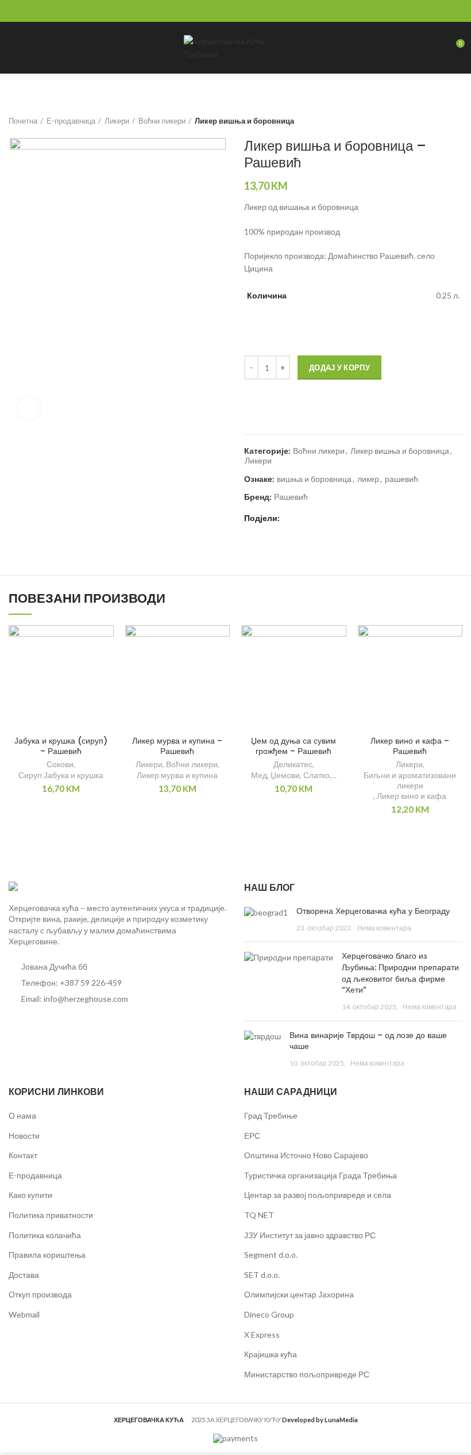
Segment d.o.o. (271, 1254)
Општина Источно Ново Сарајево (306, 1155)
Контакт (23, 1155)
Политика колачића (45, 1235)
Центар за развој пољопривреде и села (317, 1195)
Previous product (433, 121)
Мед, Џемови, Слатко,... (294, 775)
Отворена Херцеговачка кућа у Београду (373, 911)
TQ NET (259, 1215)
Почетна (23, 120)
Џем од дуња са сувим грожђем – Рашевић (293, 746)
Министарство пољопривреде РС (306, 1374)
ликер (368, 479)
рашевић (401, 479)
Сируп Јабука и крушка (60, 775)
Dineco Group (269, 1314)
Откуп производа (40, 1294)
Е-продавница (71, 120)
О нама (22, 1115)
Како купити (30, 1195)
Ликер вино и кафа (411, 796)
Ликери (117, 120)
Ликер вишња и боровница (244, 120)
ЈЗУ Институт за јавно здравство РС (310, 1235)
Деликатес (292, 764)
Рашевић (291, 496)
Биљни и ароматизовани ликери (410, 780)
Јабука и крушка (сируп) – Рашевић (60, 746)
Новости (24, 1135)
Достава (24, 1275)
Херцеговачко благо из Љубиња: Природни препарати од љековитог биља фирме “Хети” (400, 972)
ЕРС (252, 1135)
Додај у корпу (339, 367)
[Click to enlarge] (28, 408)
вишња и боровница (314, 479)
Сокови (60, 764)
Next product (456, 121)
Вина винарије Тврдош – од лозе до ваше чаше (368, 1040)
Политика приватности (51, 1215)
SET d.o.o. (262, 1275)
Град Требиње (271, 1115)
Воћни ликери (162, 120)
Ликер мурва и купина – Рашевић (177, 746)
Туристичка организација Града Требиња (320, 1175)
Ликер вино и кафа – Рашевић (409, 746)
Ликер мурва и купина (177, 775)
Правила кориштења (47, 1254)
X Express (262, 1334)
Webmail (24, 1314)
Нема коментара (384, 928)
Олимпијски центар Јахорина (299, 1294)
